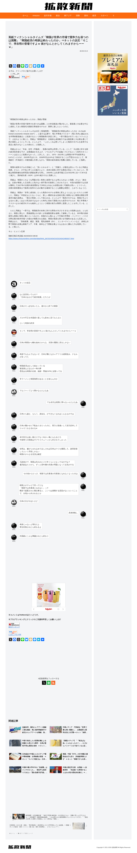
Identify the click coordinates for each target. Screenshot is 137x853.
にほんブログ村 (15, 635)
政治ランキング (14, 627)
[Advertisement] (49, 29)
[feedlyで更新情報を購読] (49, 683)
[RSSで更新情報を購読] (53, 683)
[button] (127, 209)
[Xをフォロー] (44, 683)
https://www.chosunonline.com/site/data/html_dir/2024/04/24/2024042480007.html (41, 239)
